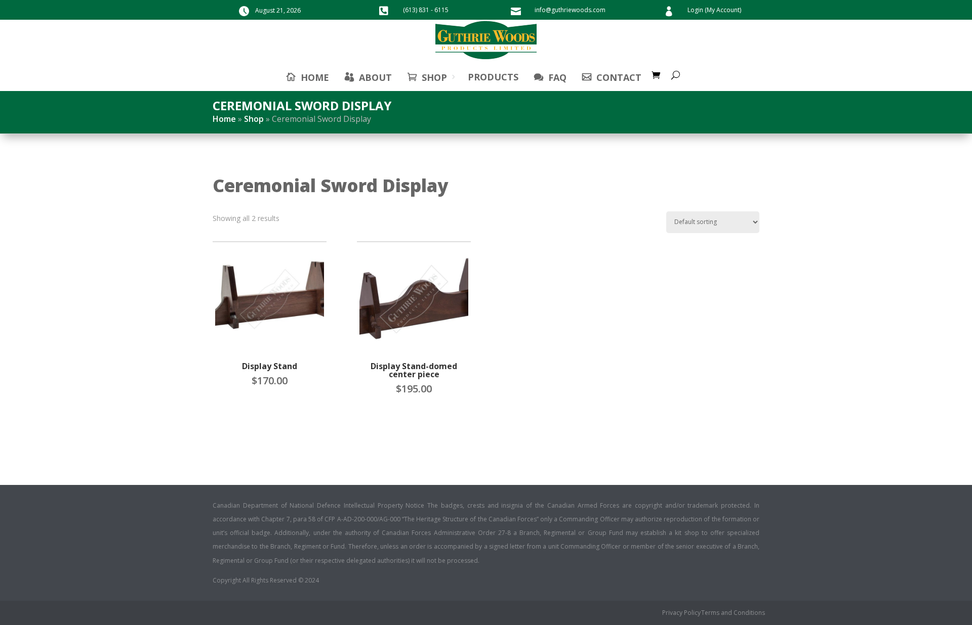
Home (224, 118)
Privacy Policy (681, 613)
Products (493, 77)
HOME (315, 77)
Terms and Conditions (733, 613)
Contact (618, 77)
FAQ (557, 77)
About (375, 77)
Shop (434, 77)
